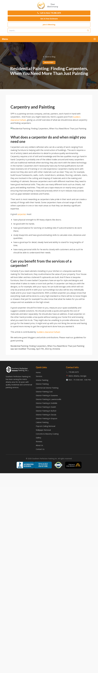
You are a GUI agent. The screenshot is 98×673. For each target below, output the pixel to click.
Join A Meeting (49, 24)
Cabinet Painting (42, 422)
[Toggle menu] (94, 39)
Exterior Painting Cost (44, 391)
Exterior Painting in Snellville (46, 403)
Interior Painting (42, 380)
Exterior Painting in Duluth (46, 407)
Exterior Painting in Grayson (46, 418)
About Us (39, 445)
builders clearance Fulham (48, 332)
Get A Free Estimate (49, 19)
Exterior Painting (42, 384)
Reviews (39, 441)
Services (39, 376)
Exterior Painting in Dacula (46, 414)
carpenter (21, 214)
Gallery (38, 438)
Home (38, 372)
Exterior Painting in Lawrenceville (48, 399)
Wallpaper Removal (43, 430)
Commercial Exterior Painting (47, 388)
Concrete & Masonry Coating (47, 434)
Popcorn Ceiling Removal (45, 426)
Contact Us (40, 449)
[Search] (88, 30)
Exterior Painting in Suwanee (47, 395)
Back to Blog (50, 57)
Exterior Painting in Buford (46, 411)
